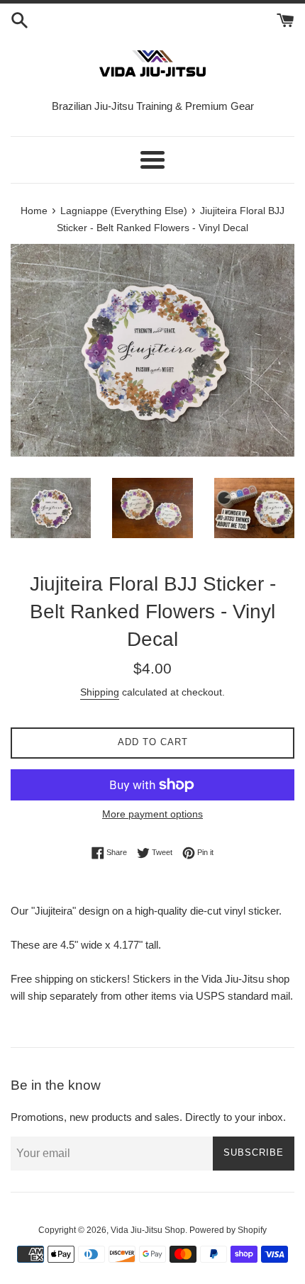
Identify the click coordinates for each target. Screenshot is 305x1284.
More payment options (152, 814)
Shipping (99, 692)
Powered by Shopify (228, 1230)
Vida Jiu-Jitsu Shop (148, 1230)
